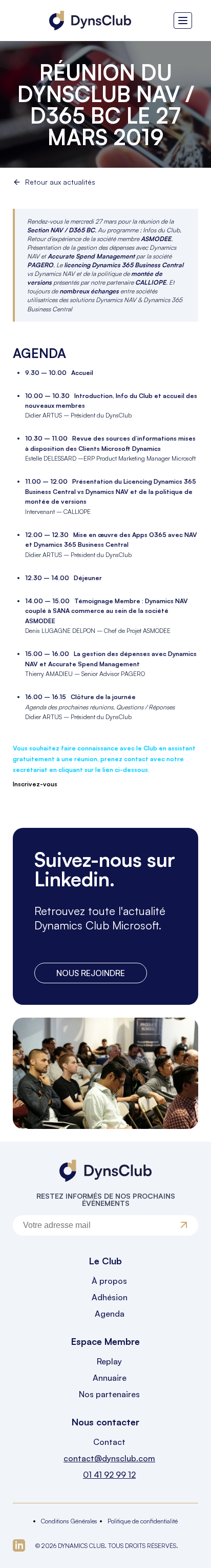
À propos (109, 1281)
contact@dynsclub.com (109, 1458)
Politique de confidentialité (143, 1521)
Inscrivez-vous (35, 784)
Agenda (109, 1313)
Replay (109, 1361)
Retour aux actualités (60, 182)
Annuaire (109, 1378)
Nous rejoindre (90, 973)
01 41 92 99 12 (109, 1475)
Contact (109, 1442)
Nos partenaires (109, 1394)
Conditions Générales (69, 1521)
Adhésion (110, 1297)
